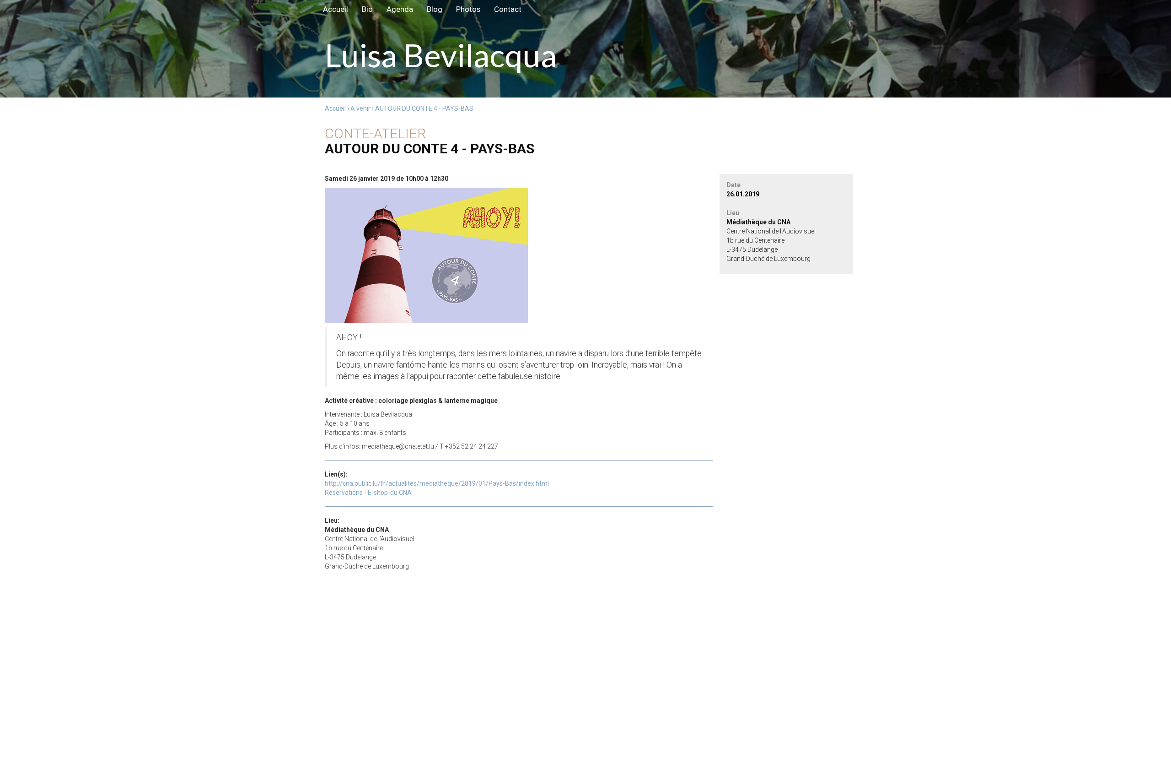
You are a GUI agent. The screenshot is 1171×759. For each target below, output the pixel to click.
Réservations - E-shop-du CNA (368, 492)
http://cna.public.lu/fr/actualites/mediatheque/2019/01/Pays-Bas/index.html (437, 483)
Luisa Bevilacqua (9, 9)
